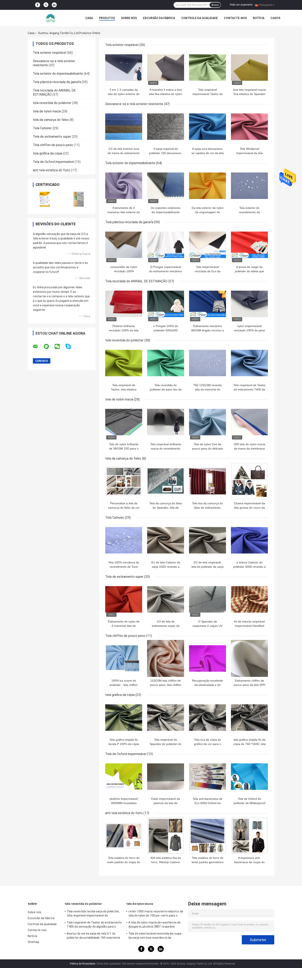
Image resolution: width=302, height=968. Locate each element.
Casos (275, 18)
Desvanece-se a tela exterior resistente (134, 104)
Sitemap (33, 942)
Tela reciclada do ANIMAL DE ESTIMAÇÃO (136, 281)
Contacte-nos (235, 18)
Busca (215, 4)
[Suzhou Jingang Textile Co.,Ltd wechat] (60, 346)
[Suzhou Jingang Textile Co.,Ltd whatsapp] (49, 346)
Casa (89, 18)
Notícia (258, 18)
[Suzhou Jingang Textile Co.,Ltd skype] (71, 346)
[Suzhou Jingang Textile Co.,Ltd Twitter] (46, 5)
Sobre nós (129, 18)
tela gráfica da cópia (47, 153)
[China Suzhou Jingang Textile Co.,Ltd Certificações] (45, 199)
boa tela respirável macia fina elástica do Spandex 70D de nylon (249, 94)
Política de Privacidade (82, 963)
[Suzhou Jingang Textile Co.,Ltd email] (38, 346)
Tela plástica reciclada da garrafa (57, 82)
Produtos (107, 18)
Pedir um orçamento (241, 4)
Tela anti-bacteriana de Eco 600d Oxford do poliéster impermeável (207, 803)
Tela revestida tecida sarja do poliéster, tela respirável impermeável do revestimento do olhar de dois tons (93, 914)
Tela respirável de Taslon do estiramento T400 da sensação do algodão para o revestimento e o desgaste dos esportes (94, 925)
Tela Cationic (42, 128)
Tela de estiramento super (52, 136)
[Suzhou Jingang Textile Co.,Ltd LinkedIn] (54, 5)
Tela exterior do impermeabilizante (58, 74)
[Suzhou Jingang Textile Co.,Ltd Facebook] (37, 5)
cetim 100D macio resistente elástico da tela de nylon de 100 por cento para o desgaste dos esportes (155, 914)
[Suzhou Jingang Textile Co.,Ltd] (50, 18)
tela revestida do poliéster (52, 103)
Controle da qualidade (199, 18)
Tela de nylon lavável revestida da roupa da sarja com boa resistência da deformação (154, 936)
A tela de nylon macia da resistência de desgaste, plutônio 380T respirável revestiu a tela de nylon (154, 925)
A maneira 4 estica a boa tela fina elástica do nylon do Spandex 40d (165, 94)
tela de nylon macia (47, 111)
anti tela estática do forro (51, 170)
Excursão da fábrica (159, 18)
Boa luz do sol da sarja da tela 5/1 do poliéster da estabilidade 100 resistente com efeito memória (93, 936)
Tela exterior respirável (49, 53)
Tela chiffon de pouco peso (53, 145)
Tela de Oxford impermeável (53, 162)
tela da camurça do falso (51, 120)
